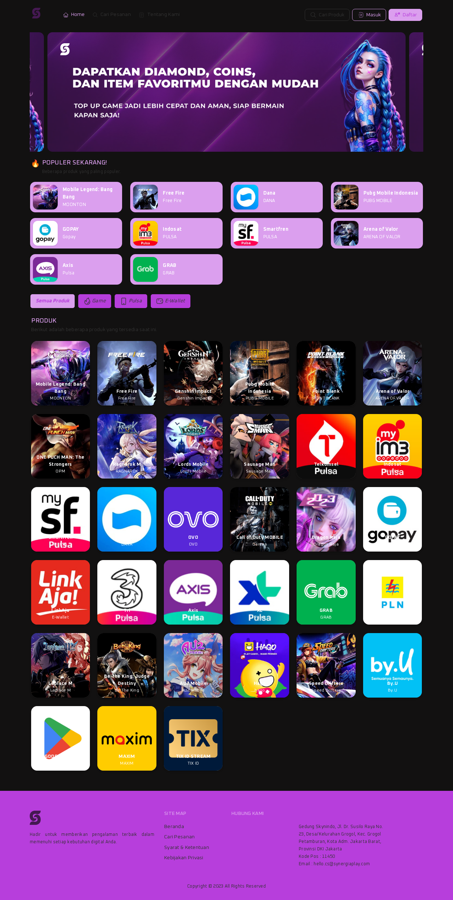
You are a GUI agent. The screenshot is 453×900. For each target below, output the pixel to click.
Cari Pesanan (116, 14)
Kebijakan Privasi (183, 857)
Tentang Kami (163, 14)
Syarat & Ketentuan (186, 847)
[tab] (52, 301)
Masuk (373, 14)
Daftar (410, 14)
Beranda (174, 826)
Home (78, 14)
